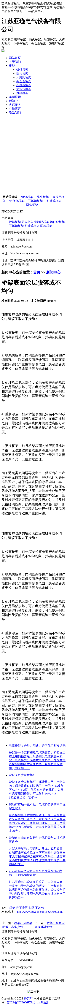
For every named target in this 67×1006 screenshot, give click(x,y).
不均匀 (39, 907)
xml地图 (42, 1002)
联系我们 (15, 112)
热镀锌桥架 (23, 89)
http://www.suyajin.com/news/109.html (40, 911)
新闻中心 (15, 100)
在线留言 (15, 108)
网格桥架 (22, 93)
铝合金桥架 (23, 81)
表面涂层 (22, 907)
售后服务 (15, 104)
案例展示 (15, 97)
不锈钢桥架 (23, 85)
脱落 (31, 907)
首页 (36, 272)
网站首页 (15, 57)
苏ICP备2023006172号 (21, 1002)
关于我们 (15, 61)
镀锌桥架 (22, 69)
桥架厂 (28, 998)
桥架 (12, 65)
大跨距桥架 (23, 77)
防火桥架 (22, 73)
